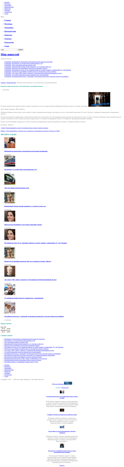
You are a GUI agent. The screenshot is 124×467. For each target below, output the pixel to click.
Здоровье (7, 10)
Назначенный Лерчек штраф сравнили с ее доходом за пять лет (25, 206)
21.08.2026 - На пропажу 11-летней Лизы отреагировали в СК (23, 63)
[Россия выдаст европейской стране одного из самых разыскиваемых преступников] (62, 447)
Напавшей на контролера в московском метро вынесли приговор (25, 151)
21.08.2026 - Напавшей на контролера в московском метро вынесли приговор (28, 62)
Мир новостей (10, 54)
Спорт (6, 13)
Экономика (7, 5)
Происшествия (9, 7)
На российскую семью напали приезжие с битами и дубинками (62, 432)
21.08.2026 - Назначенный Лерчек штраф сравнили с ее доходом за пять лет (27, 66)
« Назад (3, 128)
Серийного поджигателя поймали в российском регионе (62, 414)
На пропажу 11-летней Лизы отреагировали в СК (20, 169)
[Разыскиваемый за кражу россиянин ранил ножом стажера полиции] (62, 393)
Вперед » (3, 131)
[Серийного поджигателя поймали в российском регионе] (62, 411)
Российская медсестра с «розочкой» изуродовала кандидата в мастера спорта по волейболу (34, 316)
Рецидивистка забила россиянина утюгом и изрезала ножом (23, 357)
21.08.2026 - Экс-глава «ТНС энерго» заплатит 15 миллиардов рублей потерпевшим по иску (33, 73)
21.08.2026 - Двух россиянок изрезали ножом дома (20, 65)
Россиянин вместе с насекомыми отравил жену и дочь (21, 362)
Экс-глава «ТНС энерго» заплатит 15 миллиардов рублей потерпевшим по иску (30, 279)
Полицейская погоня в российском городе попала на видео (22, 360)
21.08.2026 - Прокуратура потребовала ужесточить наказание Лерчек (25, 68)
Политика (7, 4)
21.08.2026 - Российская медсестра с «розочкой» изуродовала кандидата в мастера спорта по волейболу (36, 76)
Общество (7, 9)
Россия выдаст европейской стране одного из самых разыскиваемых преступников (62, 451)
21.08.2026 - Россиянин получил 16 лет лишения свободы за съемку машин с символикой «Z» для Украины (37, 70)
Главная (6, 2)
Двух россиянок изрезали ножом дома (16, 188)
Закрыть (62, 465)
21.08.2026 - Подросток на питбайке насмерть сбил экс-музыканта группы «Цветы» (30, 71)
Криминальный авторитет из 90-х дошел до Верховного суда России (25, 358)
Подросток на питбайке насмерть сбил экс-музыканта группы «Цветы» (27, 261)
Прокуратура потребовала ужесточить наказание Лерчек (23, 224)
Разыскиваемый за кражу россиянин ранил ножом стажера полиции (27, 128)
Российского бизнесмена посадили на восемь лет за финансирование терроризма (29, 355)
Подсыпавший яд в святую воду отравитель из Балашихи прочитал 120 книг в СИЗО (33, 131)
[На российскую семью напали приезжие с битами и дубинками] (62, 428)
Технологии (8, 12)
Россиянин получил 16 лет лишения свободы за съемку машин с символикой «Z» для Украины (35, 243)
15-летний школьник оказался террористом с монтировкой (23, 298)
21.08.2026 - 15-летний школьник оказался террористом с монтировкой (26, 75)
